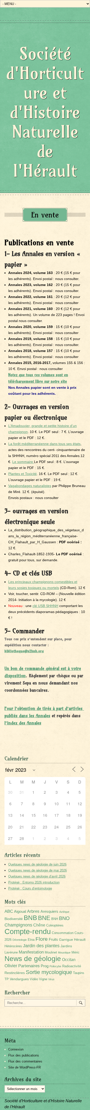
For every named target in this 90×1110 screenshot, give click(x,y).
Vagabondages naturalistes (29, 486)
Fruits (53, 939)
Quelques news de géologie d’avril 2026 (37, 876)
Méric (76, 952)
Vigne (43, 979)
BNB (30, 917)
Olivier (10, 965)
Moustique (64, 952)
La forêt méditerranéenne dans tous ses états (44, 444)
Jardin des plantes (41, 945)
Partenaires (29, 966)
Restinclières (14, 973)
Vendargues (19, 979)
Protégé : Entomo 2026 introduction (34, 882)
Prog (44, 966)
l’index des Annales (22, 723)
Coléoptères (55, 925)
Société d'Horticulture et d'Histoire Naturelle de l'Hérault (45, 112)
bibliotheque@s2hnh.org (24, 651)
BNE (44, 917)
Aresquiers (49, 911)
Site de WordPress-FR (24, 1067)
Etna (31, 940)
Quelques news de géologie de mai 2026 (37, 870)
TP (6, 979)
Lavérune (11, 952)
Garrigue (66, 940)
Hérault (80, 940)
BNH (54, 919)
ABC (8, 911)
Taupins (78, 973)
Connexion (16, 1049)
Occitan (69, 960)
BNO (64, 918)
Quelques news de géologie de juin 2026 (37, 864)
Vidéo (34, 979)
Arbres (33, 911)
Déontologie (19, 939)
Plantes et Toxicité (22, 474)
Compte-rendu (27, 931)
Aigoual (20, 911)
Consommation (63, 933)
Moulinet (51, 952)
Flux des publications (23, 1055)
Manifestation (31, 952)
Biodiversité (13, 919)
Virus (51, 979)
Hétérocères (13, 946)
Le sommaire (23, 462)
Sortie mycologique (49, 972)
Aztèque (64, 911)
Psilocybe (55, 966)
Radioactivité (71, 966)
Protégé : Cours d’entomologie (30, 888)
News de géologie (32, 958)
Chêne (39, 925)
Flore (42, 939)
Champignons (18, 925)
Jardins (66, 946)
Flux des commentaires (25, 1061)
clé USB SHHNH (45, 606)
